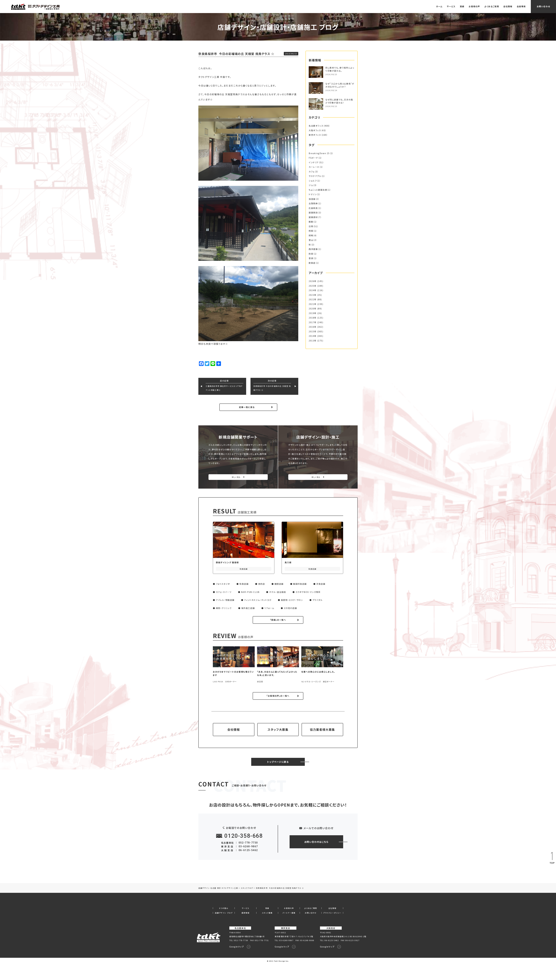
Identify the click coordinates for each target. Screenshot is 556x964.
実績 (462, 6)
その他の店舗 (290, 608)
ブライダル (317, 599)
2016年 (313, 326)
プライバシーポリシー (332, 913)
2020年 (313, 308)
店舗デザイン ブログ (224, 913)
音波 (311, 258)
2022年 (313, 299)
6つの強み (223, 908)
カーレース (314, 166)
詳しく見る (236, 477)
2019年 (313, 313)
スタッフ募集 (267, 913)
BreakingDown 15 (319, 153)
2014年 (313, 335)
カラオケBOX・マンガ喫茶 (308, 592)
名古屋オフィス (316, 125)
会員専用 (521, 6)
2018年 (313, 317)
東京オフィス (315, 134)
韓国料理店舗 (300, 583)
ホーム (439, 6)
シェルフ (313, 180)
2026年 (313, 281)
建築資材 (313, 217)
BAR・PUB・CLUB (250, 592)
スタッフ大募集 (278, 729)
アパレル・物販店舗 (225, 599)
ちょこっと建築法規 (318, 189)
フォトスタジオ (223, 583)
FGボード (313, 157)
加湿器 (312, 198)
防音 (311, 253)
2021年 (313, 304)
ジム (311, 185)
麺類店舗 (279, 583)
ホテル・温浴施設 (277, 592)
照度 (311, 230)
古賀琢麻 (313, 203)
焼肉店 (261, 583)
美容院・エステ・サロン (292, 599)
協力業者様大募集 (322, 729)
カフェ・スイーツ (224, 592)
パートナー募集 (288, 913)
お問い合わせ (543, 6)
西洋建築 (313, 249)
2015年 (313, 331)
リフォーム (269, 608)
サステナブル (315, 176)
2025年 (313, 285)
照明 (311, 235)
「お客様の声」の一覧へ (278, 695)
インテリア (314, 162)
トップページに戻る (278, 761)
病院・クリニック (224, 608)
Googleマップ (236, 946)
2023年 (313, 294)
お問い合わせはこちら (316, 842)
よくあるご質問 (491, 6)
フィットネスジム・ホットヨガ (257, 599)
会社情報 (507, 6)
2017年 (313, 322)
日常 (311, 226)
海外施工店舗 (248, 608)
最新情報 (245, 913)
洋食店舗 (320, 583)
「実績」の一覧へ (278, 619)
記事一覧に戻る (247, 407)
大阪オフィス (315, 130)
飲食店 (312, 262)
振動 (311, 221)
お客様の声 (474, 6)
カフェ (312, 171)
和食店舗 (243, 583)
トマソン (313, 194)
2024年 (313, 290)
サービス (451, 6)
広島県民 (313, 208)
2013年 (313, 340)
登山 (311, 239)
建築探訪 (313, 212)
